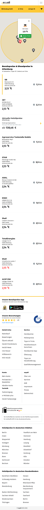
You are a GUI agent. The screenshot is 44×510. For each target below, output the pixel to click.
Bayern (4, 483)
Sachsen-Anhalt (8, 495)
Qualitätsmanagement (32, 364)
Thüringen (5, 502)
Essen (4, 436)
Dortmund (6, 460)
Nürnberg (5, 446)
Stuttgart (5, 443)
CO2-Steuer (6, 351)
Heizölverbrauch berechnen (30, 346)
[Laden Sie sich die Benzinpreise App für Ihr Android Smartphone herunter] (4, 308)
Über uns (27, 376)
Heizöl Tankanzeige (9, 399)
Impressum (28, 386)
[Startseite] (6, 2)
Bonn (4, 456)
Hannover (27, 436)
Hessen (25, 476)
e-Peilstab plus (7, 395)
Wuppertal (6, 439)
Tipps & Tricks (29, 341)
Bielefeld (27, 446)
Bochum (5, 463)
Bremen (5, 453)
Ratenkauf (6, 334)
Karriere (27, 380)
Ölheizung (27, 355)
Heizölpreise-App (30, 351)
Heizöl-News (6, 347)
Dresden (27, 460)
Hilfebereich (6, 354)
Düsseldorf (27, 450)
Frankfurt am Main (30, 432)
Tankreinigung (7, 392)
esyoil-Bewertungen (7, 322)
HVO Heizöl (6, 358)
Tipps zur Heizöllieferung (29, 359)
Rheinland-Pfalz (29, 483)
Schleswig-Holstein (9, 479)
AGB (25, 383)
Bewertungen (7, 337)
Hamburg (27, 439)
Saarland (26, 495)
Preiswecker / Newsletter (7, 381)
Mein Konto (6, 376)
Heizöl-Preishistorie (9, 344)
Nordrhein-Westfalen (10, 476)
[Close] (28, 21)
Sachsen (26, 492)
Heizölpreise (28, 334)
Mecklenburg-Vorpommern (28, 487)
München (5, 450)
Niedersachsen (7, 499)
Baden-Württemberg (9, 492)
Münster (26, 463)
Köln (25, 456)
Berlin (4, 432)
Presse (26, 390)
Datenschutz (28, 393)
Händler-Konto (7, 385)
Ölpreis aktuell (7, 341)
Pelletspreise (29, 338)
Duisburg (27, 453)
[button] (33, 50)
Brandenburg (7, 486)
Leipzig (26, 443)
